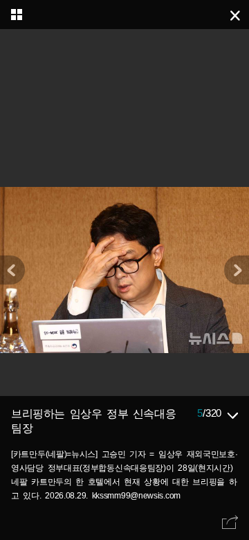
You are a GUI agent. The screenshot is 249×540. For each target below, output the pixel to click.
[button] (236, 270)
